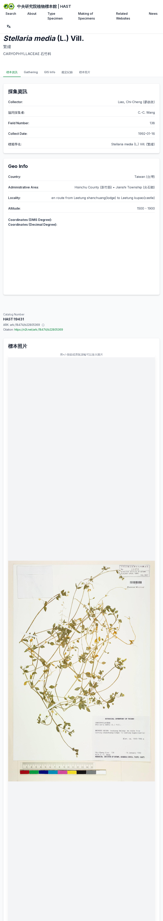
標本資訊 (11, 72)
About (31, 14)
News (153, 14)
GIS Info (49, 72)
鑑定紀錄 (67, 72)
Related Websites (123, 16)
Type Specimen (55, 16)
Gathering (31, 72)
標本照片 (84, 72)
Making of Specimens (86, 16)
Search (11, 14)
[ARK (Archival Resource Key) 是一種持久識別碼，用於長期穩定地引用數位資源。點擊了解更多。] (43, 325)
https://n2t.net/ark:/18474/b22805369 (38, 329)
